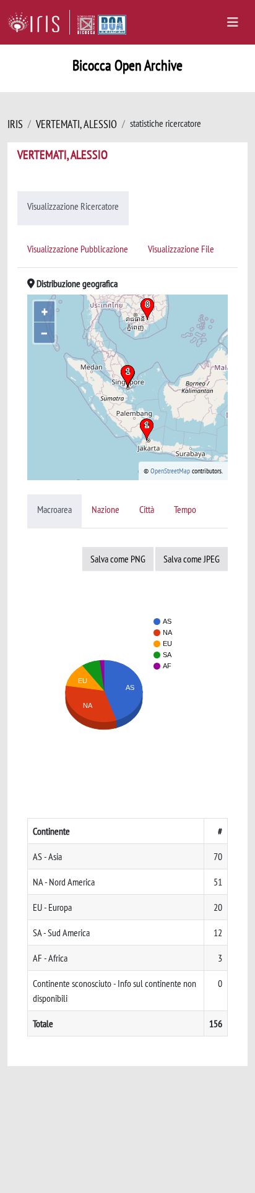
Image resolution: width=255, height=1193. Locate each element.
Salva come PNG (117, 559)
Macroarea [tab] (54, 509)
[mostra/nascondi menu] (233, 22)
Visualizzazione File (181, 249)
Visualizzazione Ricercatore (73, 206)
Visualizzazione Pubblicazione (77, 249)
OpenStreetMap (170, 470)
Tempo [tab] (185, 509)
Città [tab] (146, 509)
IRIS (15, 124)
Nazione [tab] (105, 509)
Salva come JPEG (191, 559)
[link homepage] (38, 22)
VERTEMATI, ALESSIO (76, 124)
